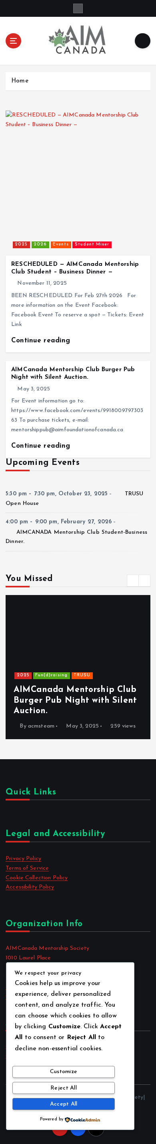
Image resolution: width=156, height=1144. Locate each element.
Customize (63, 1072)
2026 (40, 244)
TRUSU (82, 675)
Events (61, 244)
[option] (78, 667)
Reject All (63, 1088)
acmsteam (41, 726)
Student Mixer (92, 244)
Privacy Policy (23, 859)
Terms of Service (27, 868)
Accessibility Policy (30, 887)
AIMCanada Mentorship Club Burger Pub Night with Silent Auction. (75, 700)
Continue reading (41, 340)
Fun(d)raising (51, 675)
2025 (21, 244)
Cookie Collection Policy (37, 878)
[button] (133, 581)
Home (19, 81)
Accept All (64, 1104)
